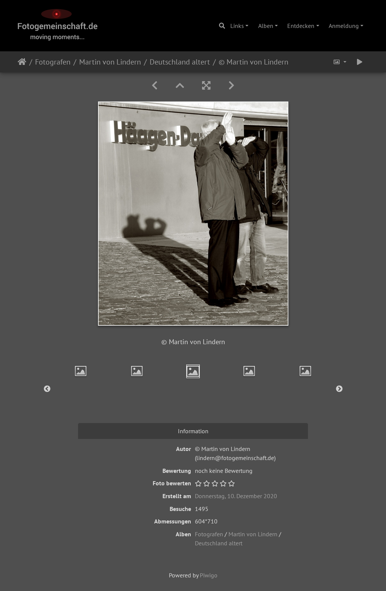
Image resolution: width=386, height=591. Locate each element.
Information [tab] (193, 431)
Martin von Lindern (110, 62)
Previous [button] (47, 389)
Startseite (22, 62)
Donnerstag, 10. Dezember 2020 (236, 496)
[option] (81, 371)
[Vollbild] (206, 85)
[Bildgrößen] (339, 61)
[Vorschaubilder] (180, 85)
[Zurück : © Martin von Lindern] (154, 85)
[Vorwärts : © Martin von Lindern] (231, 85)
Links (237, 25)
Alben (265, 25)
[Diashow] (359, 61)
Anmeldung (344, 25)
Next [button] (339, 389)
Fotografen (52, 62)
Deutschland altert (180, 62)
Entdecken (300, 25)
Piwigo (209, 575)
